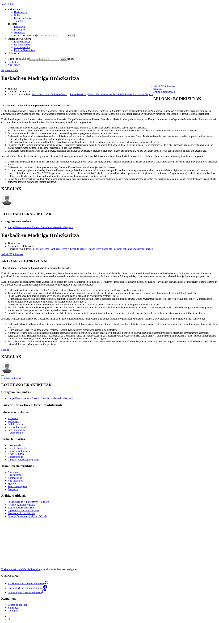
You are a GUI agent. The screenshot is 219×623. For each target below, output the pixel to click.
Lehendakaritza (78, 94)
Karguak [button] (157, 89)
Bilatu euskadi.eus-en (25, 35)
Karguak (5, 349)
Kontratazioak (15, 477)
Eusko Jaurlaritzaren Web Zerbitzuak (20, 569)
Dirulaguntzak (15, 475)
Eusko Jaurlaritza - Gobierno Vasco (49, 94)
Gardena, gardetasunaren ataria (23, 459)
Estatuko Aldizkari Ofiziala (21, 513)
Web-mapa (19, 32)
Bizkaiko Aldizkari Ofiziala (21, 507)
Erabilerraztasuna (23, 41)
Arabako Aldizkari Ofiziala (21, 504)
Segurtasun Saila (9, 70)
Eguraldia (12, 483)
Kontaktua (19, 26)
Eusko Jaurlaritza (22, 18)
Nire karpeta (14, 65)
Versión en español (17, 604)
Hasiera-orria (20, 12)
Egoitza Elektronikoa (24, 50)
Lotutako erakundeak (12, 378)
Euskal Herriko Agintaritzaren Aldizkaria (28, 501)
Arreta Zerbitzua (16, 453)
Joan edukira (7, 4)
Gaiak (17, 15)
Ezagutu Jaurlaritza (17, 448)
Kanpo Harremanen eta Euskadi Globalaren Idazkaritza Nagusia (120, 94)
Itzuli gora (13, 610)
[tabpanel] (109, 140)
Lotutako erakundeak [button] (164, 91)
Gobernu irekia (15, 456)
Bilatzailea (19, 29)
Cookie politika (22, 47)
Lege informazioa (16, 430)
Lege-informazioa (23, 44)
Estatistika (13, 489)
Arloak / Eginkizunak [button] (164, 86)
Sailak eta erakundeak (19, 451)
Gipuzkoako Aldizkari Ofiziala (23, 510)
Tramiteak (19, 21)
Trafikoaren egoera (17, 486)
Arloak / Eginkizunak (12, 254)
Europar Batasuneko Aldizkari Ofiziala (27, 516)
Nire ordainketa (15, 480)
